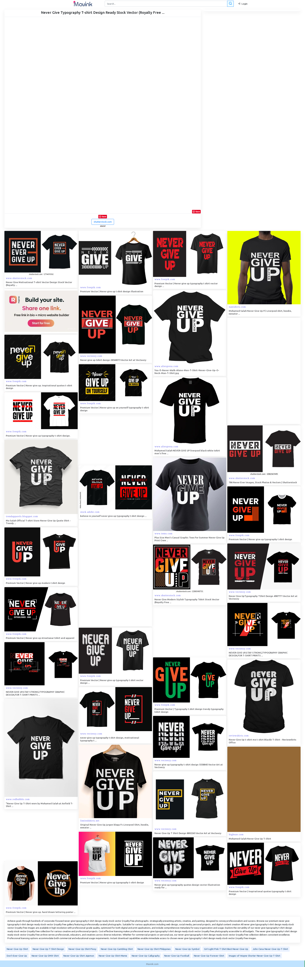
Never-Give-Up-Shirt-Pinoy (82, 949)
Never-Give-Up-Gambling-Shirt (117, 949)
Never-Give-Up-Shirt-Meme (113, 955)
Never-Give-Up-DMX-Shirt (45, 955)
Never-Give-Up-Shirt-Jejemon (78, 955)
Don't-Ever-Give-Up (17, 955)
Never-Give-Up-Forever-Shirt (209, 955)
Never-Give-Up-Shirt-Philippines (154, 949)
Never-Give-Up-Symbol (187, 949)
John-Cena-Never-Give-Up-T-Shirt (270, 949)
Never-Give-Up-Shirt (17, 949)
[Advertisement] (253, 371)
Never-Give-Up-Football (176, 955)
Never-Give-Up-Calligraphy (146, 955)
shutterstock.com (103, 221)
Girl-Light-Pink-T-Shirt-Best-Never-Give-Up (226, 949)
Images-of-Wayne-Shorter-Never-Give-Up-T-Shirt (254, 955)
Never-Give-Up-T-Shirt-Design (48, 949)
